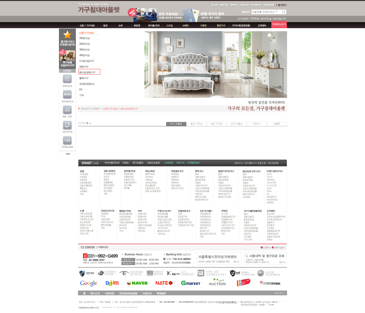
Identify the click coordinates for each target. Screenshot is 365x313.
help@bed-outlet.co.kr (89, 307)
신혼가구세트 (110, 108)
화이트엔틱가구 (87, 72)
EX (80, 89)
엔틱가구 (83, 66)
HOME (95, 108)
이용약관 (109, 293)
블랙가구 (83, 78)
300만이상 (84, 49)
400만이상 (84, 55)
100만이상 (84, 38)
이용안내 (147, 293)
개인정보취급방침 (128, 293)
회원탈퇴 (161, 293)
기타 (81, 95)
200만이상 (84, 43)
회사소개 (95, 293)
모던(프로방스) (86, 83)
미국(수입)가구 (86, 61)
